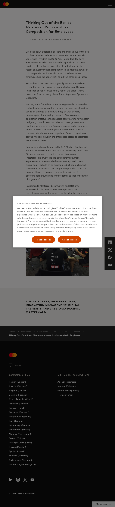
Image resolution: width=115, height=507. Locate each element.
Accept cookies (69, 239)
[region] (57, 222)
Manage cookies (43, 239)
